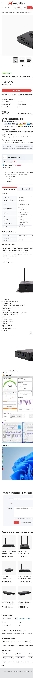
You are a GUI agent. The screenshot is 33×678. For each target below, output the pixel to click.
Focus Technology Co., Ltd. (21, 671)
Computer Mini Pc (7, 658)
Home (3, 12)
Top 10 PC (5, 662)
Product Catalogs (25, 618)
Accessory (20, 625)
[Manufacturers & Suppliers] (16, 3)
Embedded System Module (26, 645)
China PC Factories (8, 654)
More (3, 665)
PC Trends (14, 662)
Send (16, 522)
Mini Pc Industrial (20, 658)
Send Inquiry (17, 90)
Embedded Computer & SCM (23, 12)
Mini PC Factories (21, 654)
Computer (27, 641)
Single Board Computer (9, 645)
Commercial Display (7, 625)
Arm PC (4, 622)
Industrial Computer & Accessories (12, 641)
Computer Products (10, 12)
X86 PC (19, 622)
